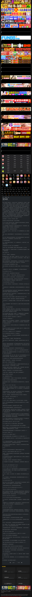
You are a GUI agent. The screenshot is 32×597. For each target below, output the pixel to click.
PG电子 (16, 189)
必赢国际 (2, 189)
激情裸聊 (2, 193)
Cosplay (21, 157)
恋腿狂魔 (28, 163)
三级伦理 (8, 157)
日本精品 (15, 157)
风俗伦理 (28, 170)
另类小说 (8, 172)
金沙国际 (17, 193)
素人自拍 (28, 157)
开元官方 (12, 193)
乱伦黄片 (27, 189)
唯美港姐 (21, 159)
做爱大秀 (27, 193)
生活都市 (8, 170)
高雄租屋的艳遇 (6, 577)
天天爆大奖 (14, 193)
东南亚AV (28, 159)
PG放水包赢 (8, 189)
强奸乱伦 (15, 155)
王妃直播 (24, 189)
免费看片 (24, 193)
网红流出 (21, 161)
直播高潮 (11, 189)
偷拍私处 (2, 191)
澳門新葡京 (19, 191)
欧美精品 (21, 155)
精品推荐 (8, 155)
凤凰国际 (5, 189)
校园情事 (15, 170)
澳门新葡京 (13, 191)
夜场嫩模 (8, 191)
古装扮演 (8, 163)
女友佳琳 (5, 571)
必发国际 (10, 191)
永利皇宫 (22, 191)
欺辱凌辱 (8, 161)
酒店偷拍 (19, 189)
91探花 (15, 161)
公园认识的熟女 (20, 583)
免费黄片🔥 (5, 193)
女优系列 (15, 163)
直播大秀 (29, 193)
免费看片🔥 (25, 191)
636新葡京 (28, 191)
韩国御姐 (15, 159)
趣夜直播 (5, 191)
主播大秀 (22, 189)
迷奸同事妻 (19, 571)
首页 (3, 197)
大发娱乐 (16, 191)
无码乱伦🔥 (8, 193)
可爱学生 (21, 163)
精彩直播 (14, 189)
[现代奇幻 (19, 577)
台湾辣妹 (8, 159)
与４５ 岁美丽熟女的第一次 (8, 583)
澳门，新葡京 (20, 193)
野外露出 (28, 161)
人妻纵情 (21, 170)
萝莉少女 (28, 155)
